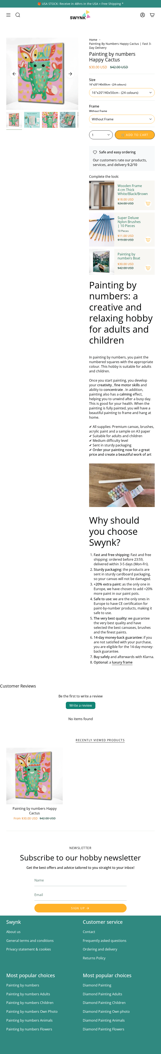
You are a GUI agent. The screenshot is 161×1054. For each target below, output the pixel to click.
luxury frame (122, 662)
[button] (18, 15)
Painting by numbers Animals (29, 1020)
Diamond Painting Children (104, 1002)
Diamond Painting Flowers (103, 1029)
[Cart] (152, 15)
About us (13, 931)
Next (70, 74)
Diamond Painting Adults (102, 994)
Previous (14, 74)
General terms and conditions (30, 940)
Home (93, 40)
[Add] (148, 203)
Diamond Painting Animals (104, 1020)
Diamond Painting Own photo (106, 1011)
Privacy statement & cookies (28, 949)
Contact (89, 931)
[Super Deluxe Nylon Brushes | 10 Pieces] (101, 229)
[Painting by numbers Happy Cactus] (34, 776)
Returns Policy (94, 958)
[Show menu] (8, 15)
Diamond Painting (97, 985)
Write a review (80, 705)
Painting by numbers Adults (28, 994)
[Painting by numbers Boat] (101, 262)
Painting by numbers (22, 985)
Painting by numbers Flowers (29, 1029)
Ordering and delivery (100, 949)
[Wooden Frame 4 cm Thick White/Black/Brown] (101, 195)
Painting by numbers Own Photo (32, 1011)
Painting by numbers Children (29, 1002)
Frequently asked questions (104, 940)
